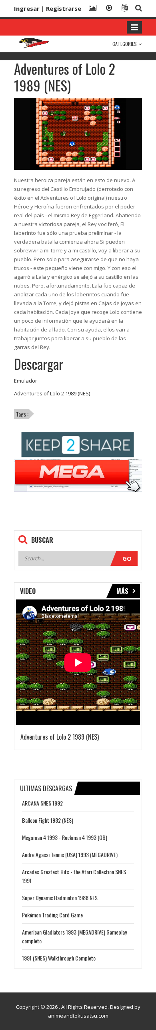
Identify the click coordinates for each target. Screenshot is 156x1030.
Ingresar (27, 8)
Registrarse (63, 8)
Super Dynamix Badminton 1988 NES (60, 897)
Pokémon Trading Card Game (52, 915)
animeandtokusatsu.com (78, 1015)
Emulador (25, 380)
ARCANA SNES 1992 (42, 803)
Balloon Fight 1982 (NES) (47, 820)
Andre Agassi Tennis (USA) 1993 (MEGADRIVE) (70, 854)
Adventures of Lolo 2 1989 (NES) (52, 393)
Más (122, 591)
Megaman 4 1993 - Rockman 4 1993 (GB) (64, 837)
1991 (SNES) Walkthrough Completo (59, 958)
